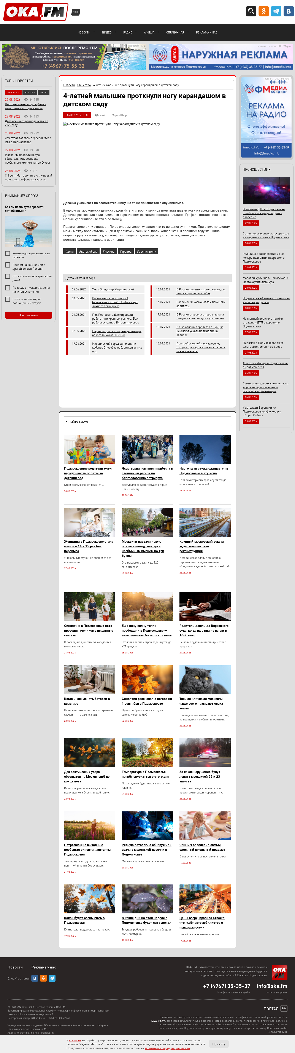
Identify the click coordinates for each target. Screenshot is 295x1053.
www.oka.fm (158, 1020)
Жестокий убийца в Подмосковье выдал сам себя (265, 365)
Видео (106, 32)
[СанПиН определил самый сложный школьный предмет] (205, 839)
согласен (75, 1040)
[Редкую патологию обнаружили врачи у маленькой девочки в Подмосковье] (147, 839)
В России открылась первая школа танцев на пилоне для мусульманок (200, 316)
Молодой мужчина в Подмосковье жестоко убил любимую (266, 280)
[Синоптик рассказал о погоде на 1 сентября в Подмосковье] (147, 693)
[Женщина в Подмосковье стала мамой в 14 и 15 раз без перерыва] (89, 536)
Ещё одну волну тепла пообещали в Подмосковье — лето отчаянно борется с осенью (147, 630)
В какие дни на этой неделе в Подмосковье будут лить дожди (146, 920)
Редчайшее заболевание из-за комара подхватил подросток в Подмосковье (264, 257)
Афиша (149, 32)
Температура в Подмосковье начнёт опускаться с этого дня (145, 774)
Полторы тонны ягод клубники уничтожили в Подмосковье (25, 106)
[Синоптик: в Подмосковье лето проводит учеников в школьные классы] (89, 620)
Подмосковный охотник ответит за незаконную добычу (266, 300)
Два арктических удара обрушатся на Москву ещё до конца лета (86, 776)
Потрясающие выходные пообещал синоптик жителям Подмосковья (87, 849)
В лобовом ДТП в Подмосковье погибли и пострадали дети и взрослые (264, 213)
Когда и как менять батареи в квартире (87, 701)
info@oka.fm (272, 985)
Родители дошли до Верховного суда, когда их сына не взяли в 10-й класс (203, 630)
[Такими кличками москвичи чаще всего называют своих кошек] (205, 693)
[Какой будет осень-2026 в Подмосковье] (89, 912)
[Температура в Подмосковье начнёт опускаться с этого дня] (147, 766)
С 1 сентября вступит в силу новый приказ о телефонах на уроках (28, 177)
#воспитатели (146, 251)
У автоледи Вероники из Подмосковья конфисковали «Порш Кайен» (262, 411)
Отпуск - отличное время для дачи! (32, 278)
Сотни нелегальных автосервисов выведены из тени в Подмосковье (266, 235)
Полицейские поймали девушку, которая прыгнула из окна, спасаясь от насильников (200, 347)
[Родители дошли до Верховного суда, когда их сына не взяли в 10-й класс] (205, 620)
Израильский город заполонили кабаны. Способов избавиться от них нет (117, 347)
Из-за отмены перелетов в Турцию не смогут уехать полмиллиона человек (199, 330)
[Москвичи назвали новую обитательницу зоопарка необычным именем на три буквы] (147, 536)
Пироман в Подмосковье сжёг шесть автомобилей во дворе (263, 344)
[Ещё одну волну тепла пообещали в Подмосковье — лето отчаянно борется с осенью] (147, 620)
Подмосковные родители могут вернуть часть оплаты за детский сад (88, 473)
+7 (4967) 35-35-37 (226, 985)
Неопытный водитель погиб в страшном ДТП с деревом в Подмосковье (263, 322)
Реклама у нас (206, 32)
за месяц (30, 92)
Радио (127, 32)
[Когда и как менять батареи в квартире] (89, 693)
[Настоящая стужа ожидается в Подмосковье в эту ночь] (205, 463)
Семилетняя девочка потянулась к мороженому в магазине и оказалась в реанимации (266, 387)
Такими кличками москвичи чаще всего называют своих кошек (201, 703)
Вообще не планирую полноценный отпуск (27, 301)
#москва (108, 251)
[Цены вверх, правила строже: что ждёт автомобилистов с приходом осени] (205, 912)
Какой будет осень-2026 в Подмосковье (84, 920)
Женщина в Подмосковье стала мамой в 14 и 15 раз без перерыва (88, 546)
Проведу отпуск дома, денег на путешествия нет (31, 289)
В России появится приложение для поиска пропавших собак (200, 291)
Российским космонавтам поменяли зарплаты (200, 303)
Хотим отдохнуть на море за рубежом (31, 255)
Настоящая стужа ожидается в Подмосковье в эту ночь (203, 471)
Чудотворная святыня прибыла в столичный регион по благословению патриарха (147, 473)
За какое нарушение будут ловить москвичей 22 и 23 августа (199, 776)
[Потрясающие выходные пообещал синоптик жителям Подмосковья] (89, 839)
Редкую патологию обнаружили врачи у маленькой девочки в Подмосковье (146, 849)
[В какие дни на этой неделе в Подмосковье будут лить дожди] (147, 912)
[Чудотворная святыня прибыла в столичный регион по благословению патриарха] (147, 463)
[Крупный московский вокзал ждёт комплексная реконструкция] (205, 536)
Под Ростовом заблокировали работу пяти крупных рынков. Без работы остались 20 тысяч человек (115, 318)
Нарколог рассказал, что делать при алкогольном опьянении (116, 333)
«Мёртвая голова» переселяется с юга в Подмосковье (28, 139)
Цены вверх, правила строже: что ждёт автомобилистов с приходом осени (202, 922)
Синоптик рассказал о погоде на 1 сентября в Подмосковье (147, 701)
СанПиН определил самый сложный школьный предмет (202, 847)
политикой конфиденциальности (167, 1048)
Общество (84, 85)
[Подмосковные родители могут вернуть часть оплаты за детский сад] (89, 463)
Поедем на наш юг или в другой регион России (29, 266)
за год (43, 92)
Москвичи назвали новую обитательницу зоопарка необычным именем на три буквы (143, 549)
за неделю (13, 92)
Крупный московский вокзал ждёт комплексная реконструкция (201, 546)
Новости (84, 32)
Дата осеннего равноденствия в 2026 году (26, 123)
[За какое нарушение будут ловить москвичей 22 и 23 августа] (205, 766)
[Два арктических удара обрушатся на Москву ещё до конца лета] (89, 766)
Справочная (175, 32)
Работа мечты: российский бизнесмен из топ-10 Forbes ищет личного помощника (115, 302)
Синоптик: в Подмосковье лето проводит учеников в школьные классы (88, 630)
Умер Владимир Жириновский (113, 289)
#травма (126, 251)
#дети (69, 251)
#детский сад (88, 251)
